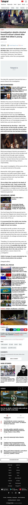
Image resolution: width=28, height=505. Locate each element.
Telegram (3, 336)
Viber (21, 334)
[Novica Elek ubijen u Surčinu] (6, 200)
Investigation (4, 347)
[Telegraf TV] (19, 493)
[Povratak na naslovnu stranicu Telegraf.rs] (4, 1)
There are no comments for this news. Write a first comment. (12, 355)
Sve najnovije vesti (14, 459)
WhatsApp (16, 334)
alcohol (16, 344)
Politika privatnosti (12, 500)
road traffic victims (12, 347)
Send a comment (14, 358)
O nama (4, 497)
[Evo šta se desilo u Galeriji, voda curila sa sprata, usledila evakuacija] (14, 398)
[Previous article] (1, 252)
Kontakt (18, 500)
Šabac (20, 344)
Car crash (11, 344)
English (2, 29)
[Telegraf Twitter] (12, 493)
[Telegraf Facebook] (8, 493)
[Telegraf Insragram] (15, 493)
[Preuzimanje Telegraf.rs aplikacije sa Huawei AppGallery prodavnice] (23, 489)
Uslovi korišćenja (19, 339)
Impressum (14, 497)
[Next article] (27, 252)
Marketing (9, 497)
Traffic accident (4, 344)
